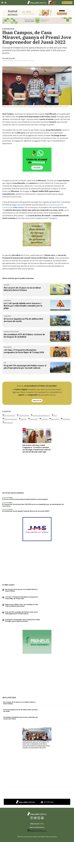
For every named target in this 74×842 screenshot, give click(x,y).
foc (5, 362)
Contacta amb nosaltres (31, 837)
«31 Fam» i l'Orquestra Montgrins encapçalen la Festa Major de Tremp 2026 (24, 351)
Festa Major (7, 347)
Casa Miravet (66, 419)
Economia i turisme (9, 415)
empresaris (44, 419)
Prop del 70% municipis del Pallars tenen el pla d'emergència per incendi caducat (25, 366)
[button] (67, 2)
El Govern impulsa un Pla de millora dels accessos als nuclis (20, 710)
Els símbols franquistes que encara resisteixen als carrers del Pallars (20, 718)
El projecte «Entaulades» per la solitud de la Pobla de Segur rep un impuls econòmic (22, 620)
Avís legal (41, 837)
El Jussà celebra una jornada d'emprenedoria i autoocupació (25, 499)
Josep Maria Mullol (24, 415)
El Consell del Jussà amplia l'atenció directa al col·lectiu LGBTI (25, 511)
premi (55, 415)
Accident (6, 285)
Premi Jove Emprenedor (10, 419)
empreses (23, 419)
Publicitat (20, 837)
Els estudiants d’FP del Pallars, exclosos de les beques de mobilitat (24, 335)
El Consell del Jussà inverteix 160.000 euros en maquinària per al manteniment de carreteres (33, 505)
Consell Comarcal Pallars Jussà (41, 415)
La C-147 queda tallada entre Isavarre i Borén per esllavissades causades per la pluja (23, 305)
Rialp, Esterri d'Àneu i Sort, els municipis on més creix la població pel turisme (21, 605)
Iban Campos (55, 419)
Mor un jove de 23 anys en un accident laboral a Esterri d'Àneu (22, 289)
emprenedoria (33, 419)
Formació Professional (11, 331)
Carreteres (7, 300)
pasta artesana (8, 423)
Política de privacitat (51, 837)
